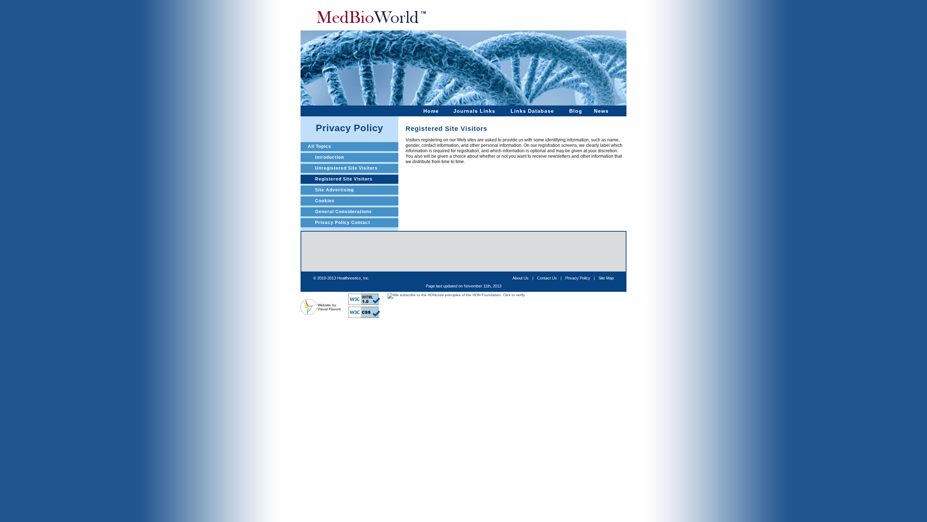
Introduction (329, 157)
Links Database (532, 111)
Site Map (606, 278)
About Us (520, 278)
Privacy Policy (577, 278)
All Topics (319, 146)
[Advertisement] (463, 251)
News (601, 111)
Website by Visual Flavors (329, 307)
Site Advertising (334, 189)
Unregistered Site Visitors (346, 168)
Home (431, 111)
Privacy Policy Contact (342, 222)
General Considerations (343, 211)
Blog (575, 111)
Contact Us (547, 278)
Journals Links (474, 111)
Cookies (325, 200)
